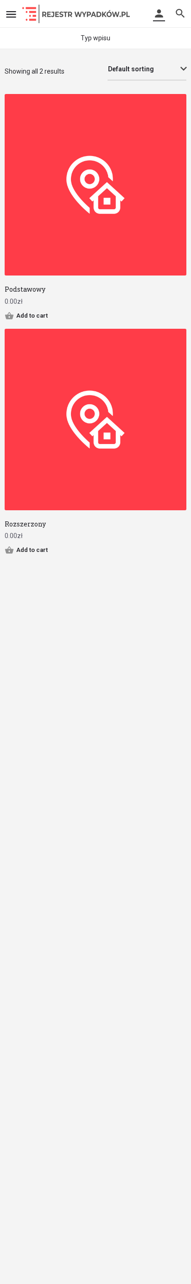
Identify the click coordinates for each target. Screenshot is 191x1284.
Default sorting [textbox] (131, 69)
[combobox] (147, 69)
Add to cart (32, 315)
